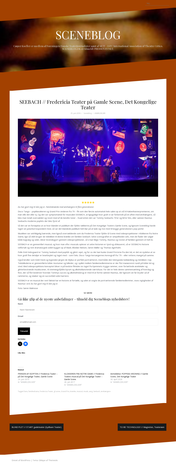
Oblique (42, 460)
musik (85, 391)
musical (80, 391)
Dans (26, 391)
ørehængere (106, 391)
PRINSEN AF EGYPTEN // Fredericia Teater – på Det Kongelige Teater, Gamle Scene (37, 375)
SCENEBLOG (88, 34)
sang (91, 391)
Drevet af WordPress (21, 460)
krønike (73, 391)
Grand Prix (65, 391)
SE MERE (88, 292)
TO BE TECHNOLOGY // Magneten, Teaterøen (142, 427)
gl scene (57, 391)
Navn (20, 303)
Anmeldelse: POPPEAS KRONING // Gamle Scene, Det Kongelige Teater (129, 375)
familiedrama (33, 391)
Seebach (96, 391)
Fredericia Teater (46, 391)
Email (20, 316)
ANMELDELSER (99, 113)
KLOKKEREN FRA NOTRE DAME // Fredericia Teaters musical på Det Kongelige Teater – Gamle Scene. (84, 376)
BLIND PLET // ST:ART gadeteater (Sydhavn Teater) (36, 427)
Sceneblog (88, 113)
